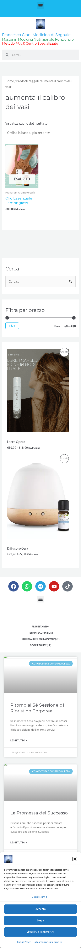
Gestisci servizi (39, 896)
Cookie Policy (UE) (40, 645)
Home (9, 81)
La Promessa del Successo (39, 812)
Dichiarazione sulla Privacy (47, 941)
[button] (75, 859)
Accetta (41, 909)
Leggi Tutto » (18, 740)
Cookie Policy (24, 941)
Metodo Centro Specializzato (30, 43)
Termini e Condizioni (40, 632)
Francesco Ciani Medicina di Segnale (36, 35)
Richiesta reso (40, 626)
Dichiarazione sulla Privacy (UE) (41, 638)
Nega (40, 920)
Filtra (12, 325)
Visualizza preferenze (40, 932)
